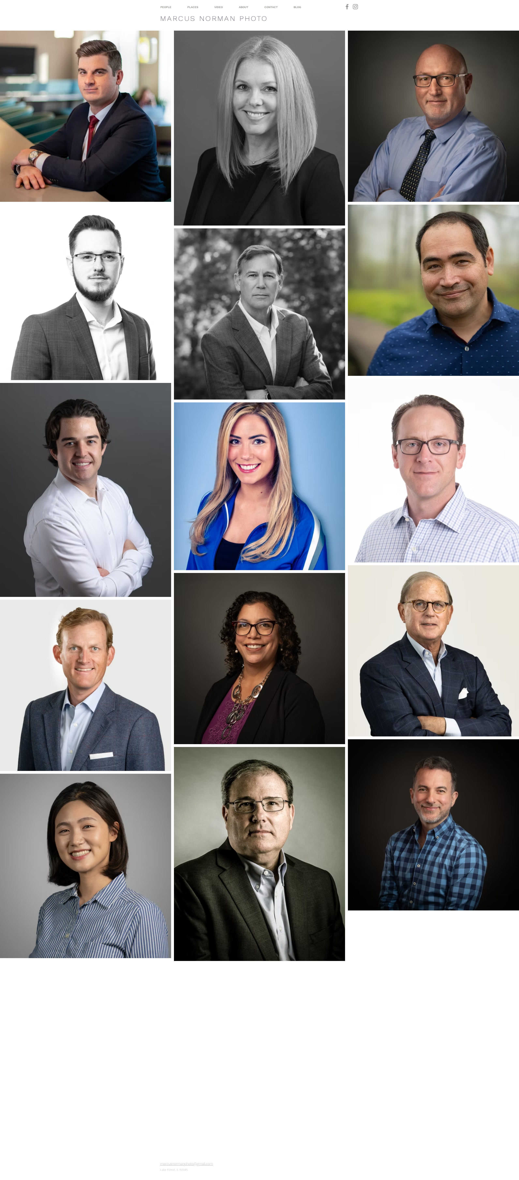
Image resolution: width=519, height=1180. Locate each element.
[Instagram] (355, 6)
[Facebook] (347, 6)
